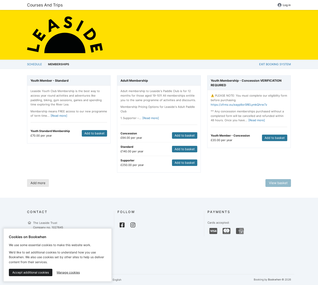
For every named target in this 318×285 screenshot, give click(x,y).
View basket (278, 183)
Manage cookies (68, 272)
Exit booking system (275, 64)
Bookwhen (274, 279)
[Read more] (59, 115)
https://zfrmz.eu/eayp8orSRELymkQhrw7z (239, 104)
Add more (38, 183)
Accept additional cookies (30, 272)
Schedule (34, 64)
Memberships (58, 64)
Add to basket (94, 133)
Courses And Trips (45, 5)
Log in (287, 5)
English (116, 279)
